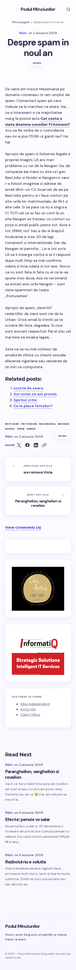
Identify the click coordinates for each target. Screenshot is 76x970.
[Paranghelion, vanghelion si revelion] (38, 500)
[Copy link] (44, 445)
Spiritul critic (25, 400)
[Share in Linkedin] (36, 445)
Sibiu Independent (35, 704)
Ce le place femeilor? (33, 405)
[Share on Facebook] (27, 445)
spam (20, 429)
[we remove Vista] (38, 469)
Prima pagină (21, 22)
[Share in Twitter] (19, 445)
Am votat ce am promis (35, 394)
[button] (65, 9)
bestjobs (12, 424)
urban (31, 429)
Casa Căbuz (30, 714)
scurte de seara (28, 388)
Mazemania (47, 424)
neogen (63, 424)
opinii (37, 63)
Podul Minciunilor (37, 9)
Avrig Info (28, 709)
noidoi (10, 429)
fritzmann (29, 424)
